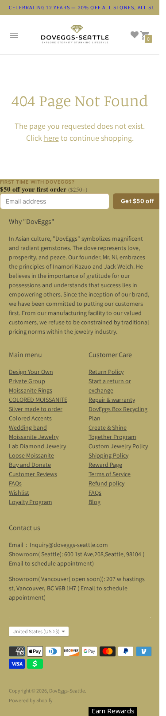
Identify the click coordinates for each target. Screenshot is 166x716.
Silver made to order (35, 409)
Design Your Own (31, 372)
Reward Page (105, 465)
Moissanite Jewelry (33, 437)
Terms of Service (110, 474)
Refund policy (106, 483)
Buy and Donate (30, 465)
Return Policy (106, 372)
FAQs (15, 483)
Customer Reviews (33, 474)
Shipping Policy (108, 455)
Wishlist (19, 493)
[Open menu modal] (14, 35)
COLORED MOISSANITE (38, 400)
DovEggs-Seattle (67, 690)
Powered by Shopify (31, 700)
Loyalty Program (30, 502)
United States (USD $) (36, 631)
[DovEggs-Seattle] (75, 35)
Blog (94, 502)
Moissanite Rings (30, 390)
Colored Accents (30, 418)
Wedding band (28, 427)
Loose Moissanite (31, 455)
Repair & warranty (112, 400)
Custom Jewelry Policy (118, 446)
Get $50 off (137, 200)
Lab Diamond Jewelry (37, 446)
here (51, 138)
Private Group (27, 381)
